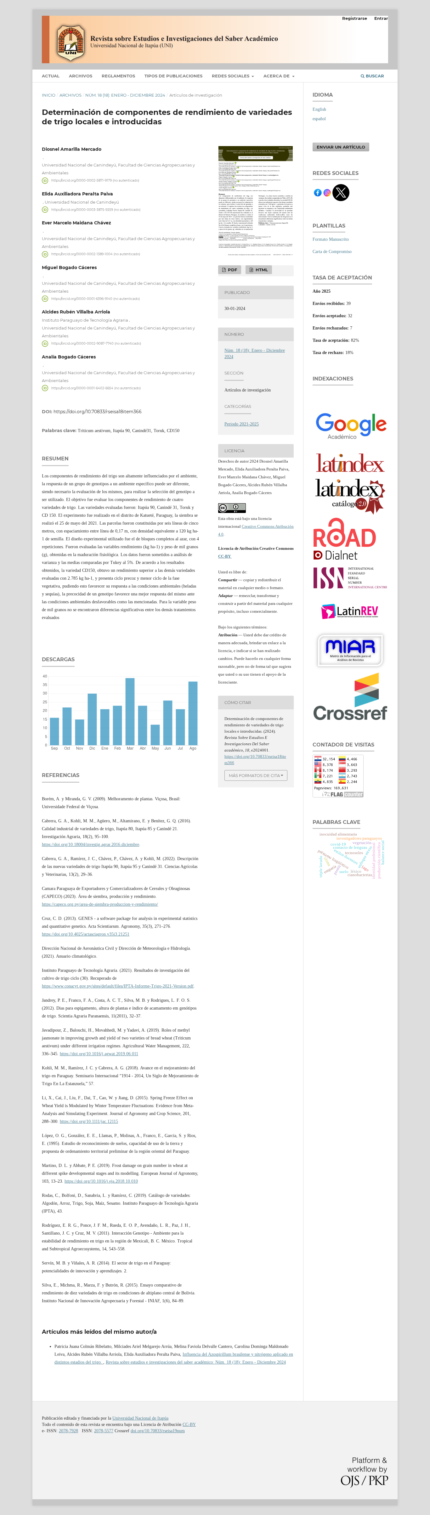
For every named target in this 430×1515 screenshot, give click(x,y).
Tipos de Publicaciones (173, 75)
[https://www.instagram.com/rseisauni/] (327, 195)
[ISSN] (350, 591)
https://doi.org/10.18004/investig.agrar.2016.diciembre (90, 844)
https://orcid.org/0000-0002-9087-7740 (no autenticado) (96, 343)
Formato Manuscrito (331, 239)
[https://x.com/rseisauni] (340, 199)
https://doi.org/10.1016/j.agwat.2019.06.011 (99, 1053)
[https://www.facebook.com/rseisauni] (318, 195)
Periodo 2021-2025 (241, 424)
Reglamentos (118, 75)
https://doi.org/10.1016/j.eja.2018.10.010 (101, 1181)
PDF (232, 269)
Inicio (48, 95)
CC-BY (225, 556)
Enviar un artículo (341, 146)
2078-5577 (103, 1430)
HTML (261, 269)
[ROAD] (345, 545)
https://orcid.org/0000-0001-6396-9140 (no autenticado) (95, 298)
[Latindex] (350, 474)
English (319, 109)
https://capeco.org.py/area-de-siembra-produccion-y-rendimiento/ (100, 904)
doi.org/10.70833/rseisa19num (158, 1430)
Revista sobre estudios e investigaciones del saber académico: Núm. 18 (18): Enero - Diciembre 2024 (196, 1362)
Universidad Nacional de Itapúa (140, 1418)
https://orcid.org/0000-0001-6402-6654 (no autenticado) (96, 388)
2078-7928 (68, 1430)
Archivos (80, 75)
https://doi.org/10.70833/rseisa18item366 (98, 411)
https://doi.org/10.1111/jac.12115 (89, 1121)
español (319, 118)
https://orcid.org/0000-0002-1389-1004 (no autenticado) (95, 254)
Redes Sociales (231, 75)
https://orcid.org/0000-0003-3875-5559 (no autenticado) (95, 209)
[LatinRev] (350, 627)
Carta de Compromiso (332, 251)
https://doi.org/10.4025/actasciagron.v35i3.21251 (85, 934)
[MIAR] (350, 669)
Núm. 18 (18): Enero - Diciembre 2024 (125, 95)
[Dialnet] (343, 559)
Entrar (381, 18)
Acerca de (277, 75)
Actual (50, 75)
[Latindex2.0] (350, 514)
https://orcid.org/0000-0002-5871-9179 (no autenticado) (95, 180)
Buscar (374, 75)
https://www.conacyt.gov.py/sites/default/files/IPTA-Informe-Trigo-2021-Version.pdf (118, 986)
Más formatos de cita (254, 775)
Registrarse (354, 18)
